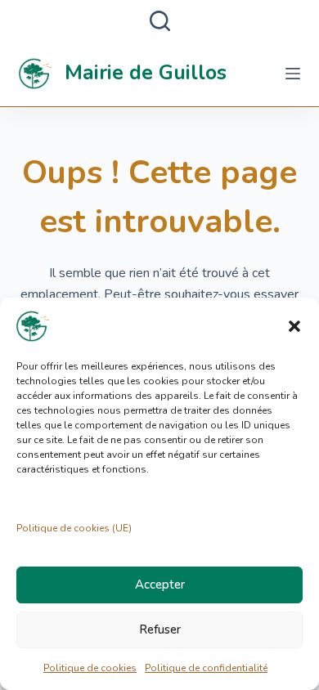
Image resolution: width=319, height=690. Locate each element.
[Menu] (292, 73)
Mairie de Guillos (146, 73)
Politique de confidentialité (206, 667)
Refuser (160, 629)
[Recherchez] (160, 21)
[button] (294, 326)
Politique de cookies (90, 667)
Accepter (160, 584)
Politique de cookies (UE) (74, 528)
